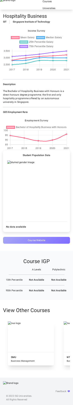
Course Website (36, 240)
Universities (49, 8)
